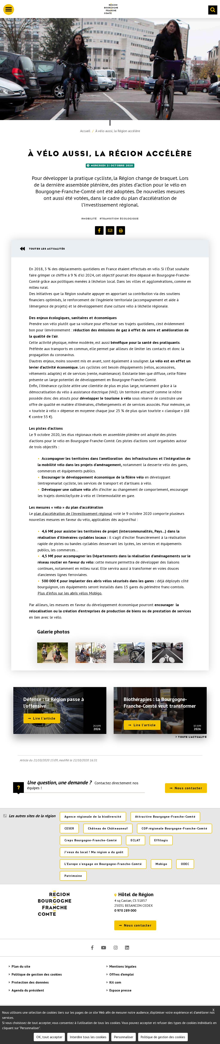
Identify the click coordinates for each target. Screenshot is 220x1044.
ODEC (185, 864)
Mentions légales (122, 966)
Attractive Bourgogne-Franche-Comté (165, 817)
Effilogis (161, 840)
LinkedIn (127, 947)
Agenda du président (28, 990)
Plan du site (21, 966)
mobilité (90, 218)
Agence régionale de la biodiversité (92, 817)
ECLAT (136, 840)
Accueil (85, 131)
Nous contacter (188, 788)
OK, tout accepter (49, 1037)
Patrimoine (73, 876)
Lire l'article (44, 718)
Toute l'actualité (192, 736)
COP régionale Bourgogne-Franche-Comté (174, 828)
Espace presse (120, 990)
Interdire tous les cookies (88, 1037)
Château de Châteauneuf (108, 828)
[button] (99, 230)
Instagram (116, 947)
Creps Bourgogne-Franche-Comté (90, 840)
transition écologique (120, 218)
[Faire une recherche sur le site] (212, 10)
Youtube (103, 947)
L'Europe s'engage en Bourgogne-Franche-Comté (103, 864)
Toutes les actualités (47, 248)
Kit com (115, 982)
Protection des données (30, 982)
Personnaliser (123, 1037)
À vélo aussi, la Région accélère (117, 131)
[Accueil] (109, 9)
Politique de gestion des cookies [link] (163, 1037)
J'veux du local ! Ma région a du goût (94, 852)
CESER (69, 828)
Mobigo (161, 864)
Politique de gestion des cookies (37, 974)
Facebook (92, 947)
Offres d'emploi (121, 974)
